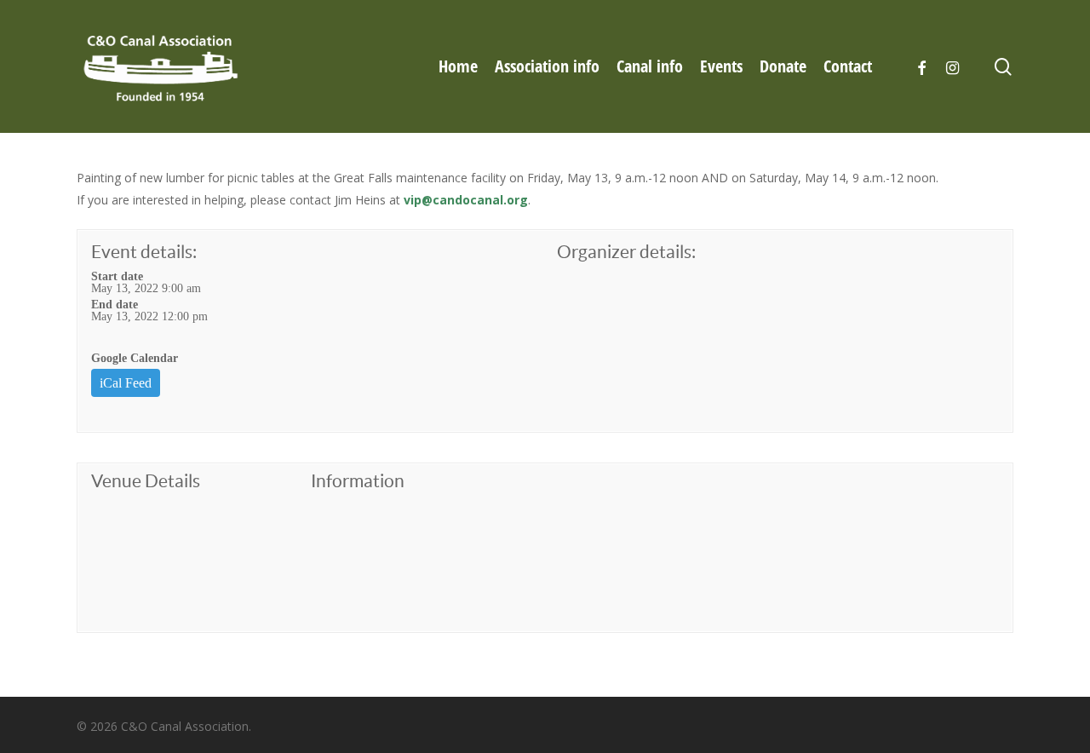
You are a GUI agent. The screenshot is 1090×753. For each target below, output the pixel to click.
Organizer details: (626, 252)
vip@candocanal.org (466, 200)
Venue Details (145, 481)
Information (357, 481)
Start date (117, 276)
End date (114, 304)
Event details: (144, 252)
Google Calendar (134, 358)
